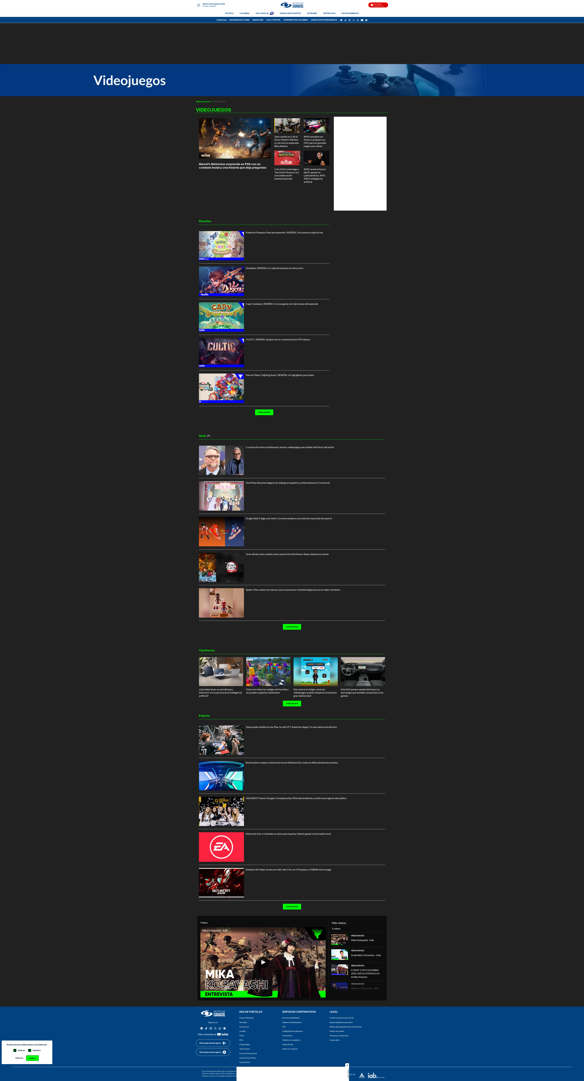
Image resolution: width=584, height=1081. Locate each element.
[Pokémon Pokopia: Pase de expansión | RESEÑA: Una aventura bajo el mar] (221, 245)
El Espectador (244, 1044)
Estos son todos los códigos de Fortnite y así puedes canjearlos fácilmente (267, 691)
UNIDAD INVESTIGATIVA (290, 13)
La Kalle (242, 1031)
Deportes (37, 1050)
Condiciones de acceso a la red (342, 1018)
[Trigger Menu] (198, 5)
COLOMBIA (245, 13)
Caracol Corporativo (247, 1058)
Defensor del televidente (292, 1022)
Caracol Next (244, 1062)
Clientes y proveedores (291, 1040)
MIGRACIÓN (258, 20)
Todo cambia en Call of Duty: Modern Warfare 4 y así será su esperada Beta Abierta (286, 141)
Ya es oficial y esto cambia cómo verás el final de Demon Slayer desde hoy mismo (287, 554)
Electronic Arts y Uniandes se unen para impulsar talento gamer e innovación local (288, 833)
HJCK (241, 1035)
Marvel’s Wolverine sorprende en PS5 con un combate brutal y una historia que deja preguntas (232, 165)
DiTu (241, 1040)
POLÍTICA (229, 13)
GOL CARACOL (262, 13)
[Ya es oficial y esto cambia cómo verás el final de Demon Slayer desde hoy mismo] (221, 567)
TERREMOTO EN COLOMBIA (295, 20)
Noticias (21, 1050)
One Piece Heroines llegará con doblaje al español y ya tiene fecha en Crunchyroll (288, 482)
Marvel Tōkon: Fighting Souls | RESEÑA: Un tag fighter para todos (280, 375)
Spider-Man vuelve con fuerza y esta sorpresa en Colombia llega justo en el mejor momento (293, 589)
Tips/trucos (207, 650)
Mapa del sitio (287, 1044)
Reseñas (205, 221)
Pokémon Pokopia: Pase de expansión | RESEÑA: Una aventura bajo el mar (284, 232)
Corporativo (334, 1040)
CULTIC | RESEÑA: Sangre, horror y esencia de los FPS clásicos (278, 339)
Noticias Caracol (203, 101)
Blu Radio (243, 1022)
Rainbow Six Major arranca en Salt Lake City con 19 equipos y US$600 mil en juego (288, 869)
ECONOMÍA (312, 13)
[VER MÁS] (263, 422)
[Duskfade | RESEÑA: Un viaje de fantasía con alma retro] (221, 281)
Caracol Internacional (248, 1053)
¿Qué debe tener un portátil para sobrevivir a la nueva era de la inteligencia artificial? (220, 692)
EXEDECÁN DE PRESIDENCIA (324, 20)
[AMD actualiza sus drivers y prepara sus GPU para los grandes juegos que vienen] (316, 125)
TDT (284, 1027)
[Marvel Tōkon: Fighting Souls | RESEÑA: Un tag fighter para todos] (221, 388)
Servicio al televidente (290, 1018)
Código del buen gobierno (292, 1031)
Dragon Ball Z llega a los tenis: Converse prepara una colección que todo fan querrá (289, 518)
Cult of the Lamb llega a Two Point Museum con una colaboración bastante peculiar (286, 174)
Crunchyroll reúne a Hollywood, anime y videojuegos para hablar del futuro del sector (290, 447)
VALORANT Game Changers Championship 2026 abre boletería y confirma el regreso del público (296, 798)
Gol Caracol (244, 1027)
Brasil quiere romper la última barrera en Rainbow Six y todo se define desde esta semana (292, 762)
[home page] (292, 5)
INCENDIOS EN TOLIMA (239, 20)
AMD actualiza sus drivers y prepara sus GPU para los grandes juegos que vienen (315, 141)
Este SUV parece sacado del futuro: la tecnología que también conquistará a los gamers (362, 692)
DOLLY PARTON (273, 20)
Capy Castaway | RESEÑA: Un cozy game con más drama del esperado (282, 303)
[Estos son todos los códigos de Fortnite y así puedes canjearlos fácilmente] (268, 671)
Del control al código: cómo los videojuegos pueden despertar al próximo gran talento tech (315, 692)
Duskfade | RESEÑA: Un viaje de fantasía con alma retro (274, 268)
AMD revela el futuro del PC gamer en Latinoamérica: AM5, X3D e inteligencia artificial (315, 175)
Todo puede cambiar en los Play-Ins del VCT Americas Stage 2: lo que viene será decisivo (291, 726)
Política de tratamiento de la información (346, 1027)
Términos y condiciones (339, 1035)
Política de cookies (337, 1031)
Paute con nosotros (290, 1049)
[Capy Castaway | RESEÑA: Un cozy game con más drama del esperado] (221, 317)
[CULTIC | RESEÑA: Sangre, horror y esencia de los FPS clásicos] (221, 352)
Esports (204, 715)
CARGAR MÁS (264, 412)
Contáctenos (287, 1035)
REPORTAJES (329, 13)
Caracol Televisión (246, 1018)
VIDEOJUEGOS (357, 935)
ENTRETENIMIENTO (350, 13)
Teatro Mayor (244, 1049)
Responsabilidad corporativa (341, 1022)
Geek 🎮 (204, 435)
